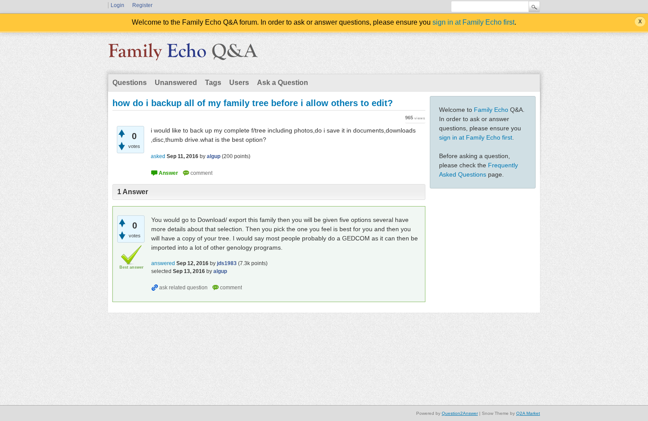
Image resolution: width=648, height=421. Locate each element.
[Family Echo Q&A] (183, 54)
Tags (213, 82)
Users (239, 82)
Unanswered (176, 82)
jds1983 (227, 263)
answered (163, 263)
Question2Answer (460, 413)
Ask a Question (282, 82)
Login (117, 5)
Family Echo (491, 109)
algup (213, 156)
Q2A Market (528, 413)
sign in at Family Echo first (473, 22)
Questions (129, 82)
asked (158, 156)
